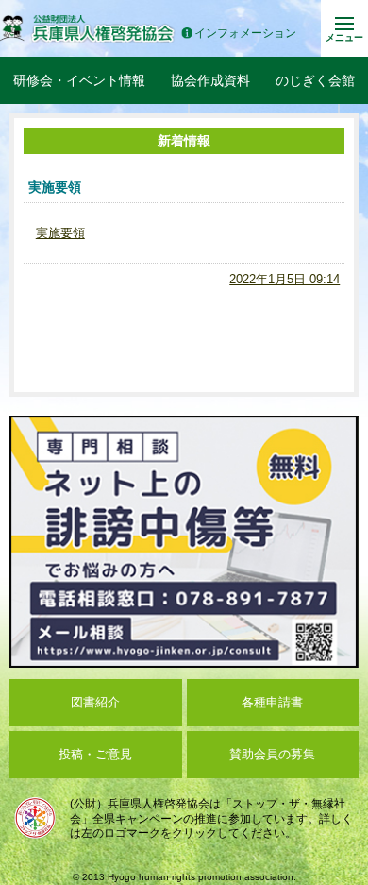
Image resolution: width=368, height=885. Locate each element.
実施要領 (60, 233)
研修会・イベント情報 (79, 80)
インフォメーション (245, 33)
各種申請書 (272, 702)
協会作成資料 (210, 80)
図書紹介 (95, 702)
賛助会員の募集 (272, 754)
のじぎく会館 (315, 80)
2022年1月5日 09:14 (284, 279)
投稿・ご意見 (95, 754)
